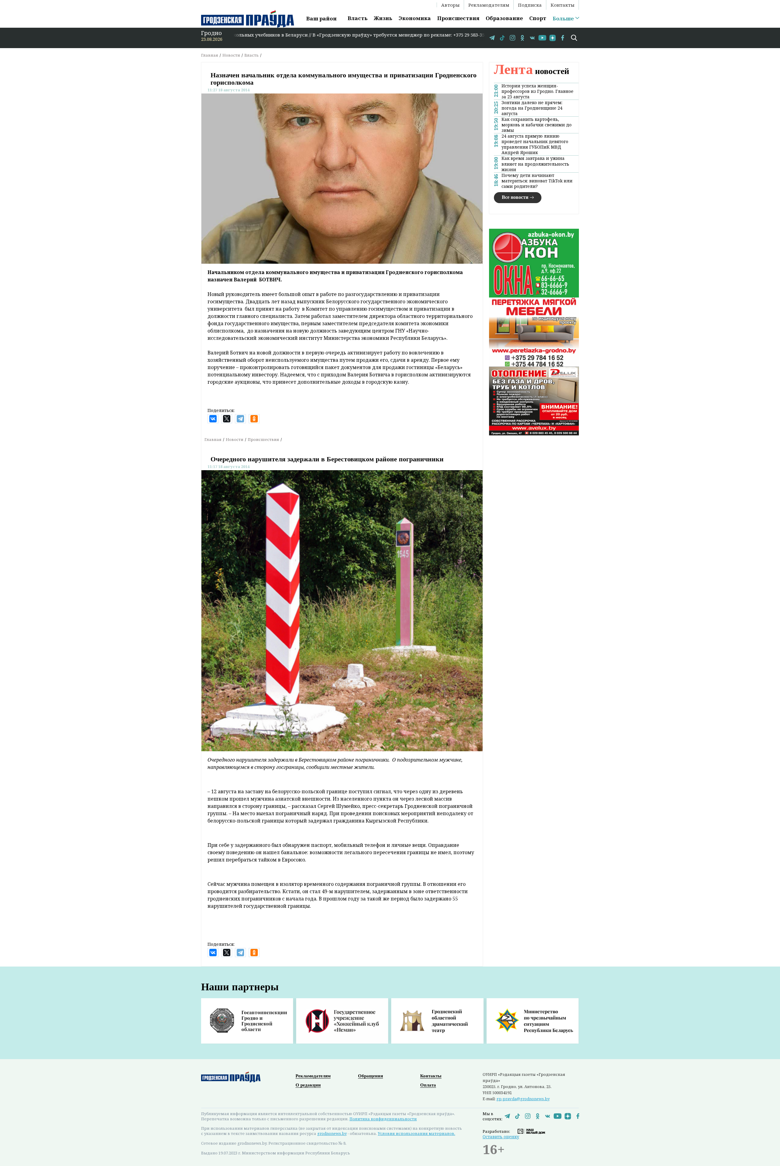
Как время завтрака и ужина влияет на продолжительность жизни (535, 164)
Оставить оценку (501, 1137)
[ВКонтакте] (212, 418)
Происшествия (458, 18)
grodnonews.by (332, 1133)
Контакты (562, 5)
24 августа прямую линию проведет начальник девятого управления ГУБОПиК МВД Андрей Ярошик (535, 144)
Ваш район (321, 18)
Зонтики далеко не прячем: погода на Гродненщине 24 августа (532, 108)
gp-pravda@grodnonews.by (523, 1098)
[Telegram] (240, 418)
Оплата (428, 1085)
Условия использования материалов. (416, 1133)
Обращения (370, 1075)
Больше (563, 18)
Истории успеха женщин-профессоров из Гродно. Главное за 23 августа (537, 91)
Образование (504, 18)
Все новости (515, 197)
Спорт (537, 18)
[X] (226, 418)
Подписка (530, 5)
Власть (357, 18)
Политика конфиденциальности (383, 1119)
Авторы (450, 5)
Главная (209, 55)
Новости (231, 55)
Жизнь (383, 18)
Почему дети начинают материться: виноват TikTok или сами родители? (537, 181)
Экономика (415, 18)
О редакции (308, 1085)
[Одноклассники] (254, 418)
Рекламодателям (488, 5)
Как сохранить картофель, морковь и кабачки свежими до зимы (537, 125)
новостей (531, 71)
